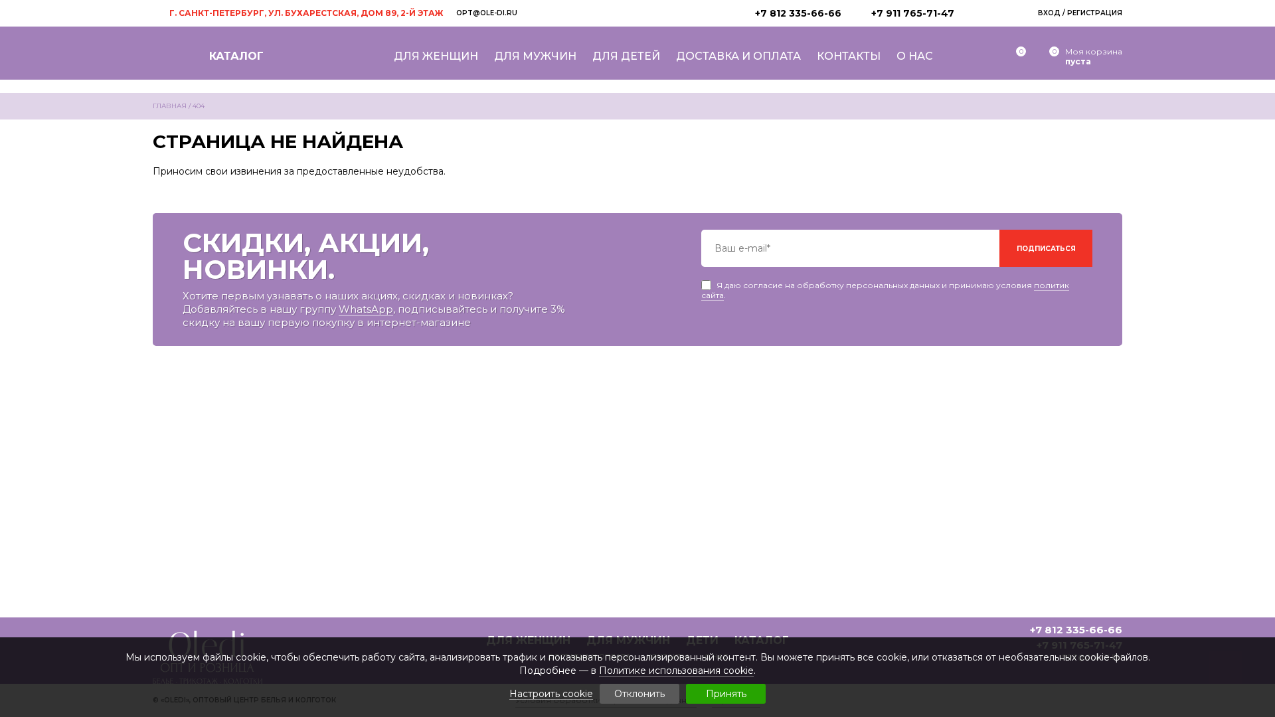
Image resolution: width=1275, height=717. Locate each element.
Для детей (626, 56)
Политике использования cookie (676, 671)
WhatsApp (366, 309)
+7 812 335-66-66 (798, 13)
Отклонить (639, 694)
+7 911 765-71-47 (912, 13)
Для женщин (436, 56)
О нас (914, 56)
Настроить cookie (551, 694)
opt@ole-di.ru (486, 13)
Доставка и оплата (738, 56)
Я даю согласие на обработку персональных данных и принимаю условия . (885, 285)
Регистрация (1094, 13)
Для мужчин (535, 56)
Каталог (236, 56)
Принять (726, 694)
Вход (1049, 13)
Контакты (849, 56)
